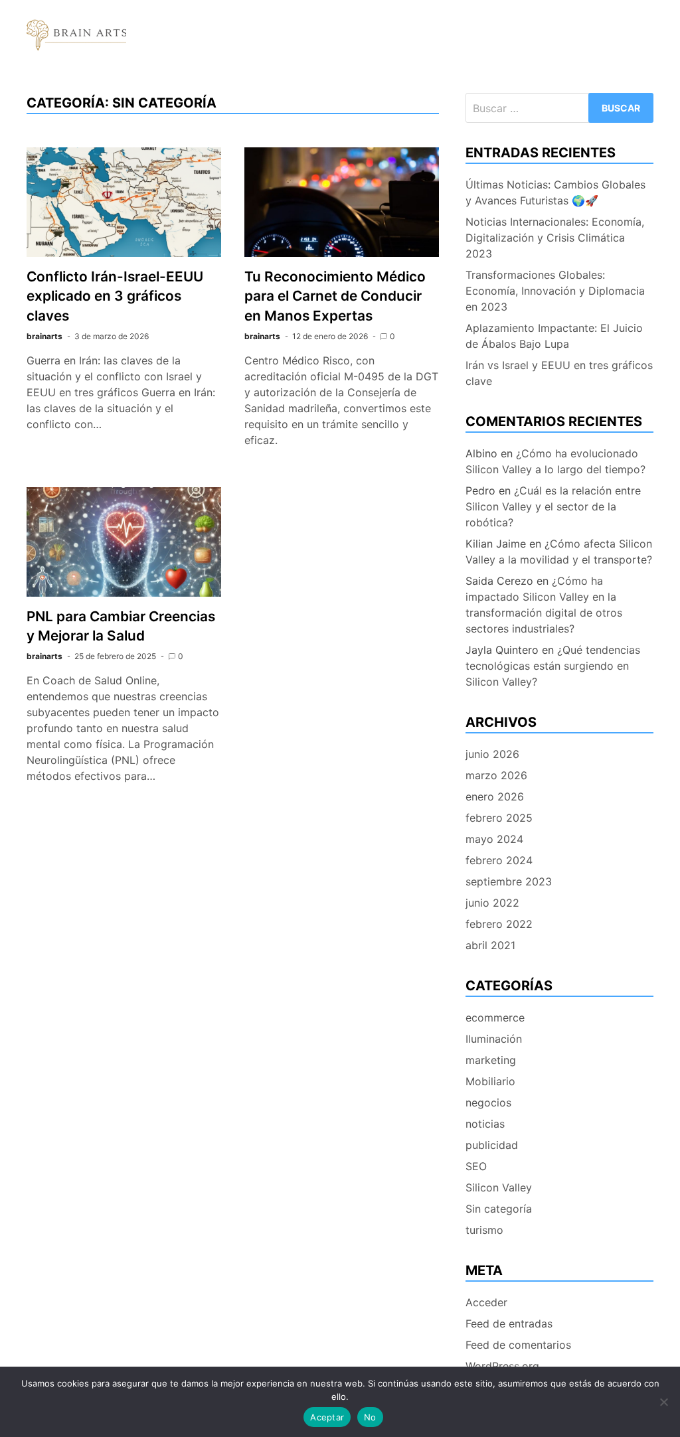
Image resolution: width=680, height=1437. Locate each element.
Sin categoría (499, 1208)
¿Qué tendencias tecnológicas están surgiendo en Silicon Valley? (553, 665)
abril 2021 (490, 945)
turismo (484, 1230)
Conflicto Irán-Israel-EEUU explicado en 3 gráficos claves (115, 295)
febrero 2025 (499, 817)
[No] (663, 1401)
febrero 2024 (499, 860)
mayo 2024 (494, 839)
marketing (491, 1060)
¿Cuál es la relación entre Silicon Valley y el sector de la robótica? (553, 506)
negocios (488, 1102)
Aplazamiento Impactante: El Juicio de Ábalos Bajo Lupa (554, 335)
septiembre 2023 (509, 881)
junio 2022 (492, 902)
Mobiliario (490, 1081)
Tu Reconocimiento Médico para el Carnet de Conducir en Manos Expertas (335, 295)
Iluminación (494, 1038)
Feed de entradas (509, 1323)
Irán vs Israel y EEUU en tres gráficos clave (559, 373)
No (370, 1417)
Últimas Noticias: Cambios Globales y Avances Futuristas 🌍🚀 (555, 192)
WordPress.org (502, 1366)
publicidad (492, 1145)
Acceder (486, 1302)
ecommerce (495, 1017)
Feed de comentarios (518, 1344)
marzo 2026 (496, 775)
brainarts (44, 336)
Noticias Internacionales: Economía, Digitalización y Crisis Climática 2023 (555, 237)
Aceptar (327, 1417)
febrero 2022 (499, 924)
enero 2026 (495, 796)
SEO (476, 1166)
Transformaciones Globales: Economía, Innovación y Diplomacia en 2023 (555, 290)
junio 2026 (492, 754)
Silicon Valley (499, 1187)
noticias (485, 1123)
